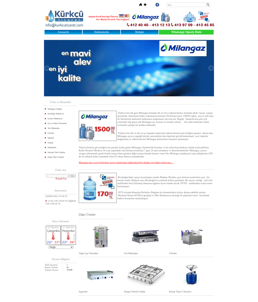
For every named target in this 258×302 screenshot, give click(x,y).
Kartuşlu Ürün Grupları (56, 152)
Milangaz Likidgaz (55, 109)
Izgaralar (51, 138)
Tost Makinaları (53, 128)
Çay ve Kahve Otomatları (57, 123)
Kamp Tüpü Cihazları (56, 157)
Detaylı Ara (61, 178)
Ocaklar (50, 143)
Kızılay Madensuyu (55, 119)
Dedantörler (52, 147)
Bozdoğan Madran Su (56, 114)
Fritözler (51, 133)
